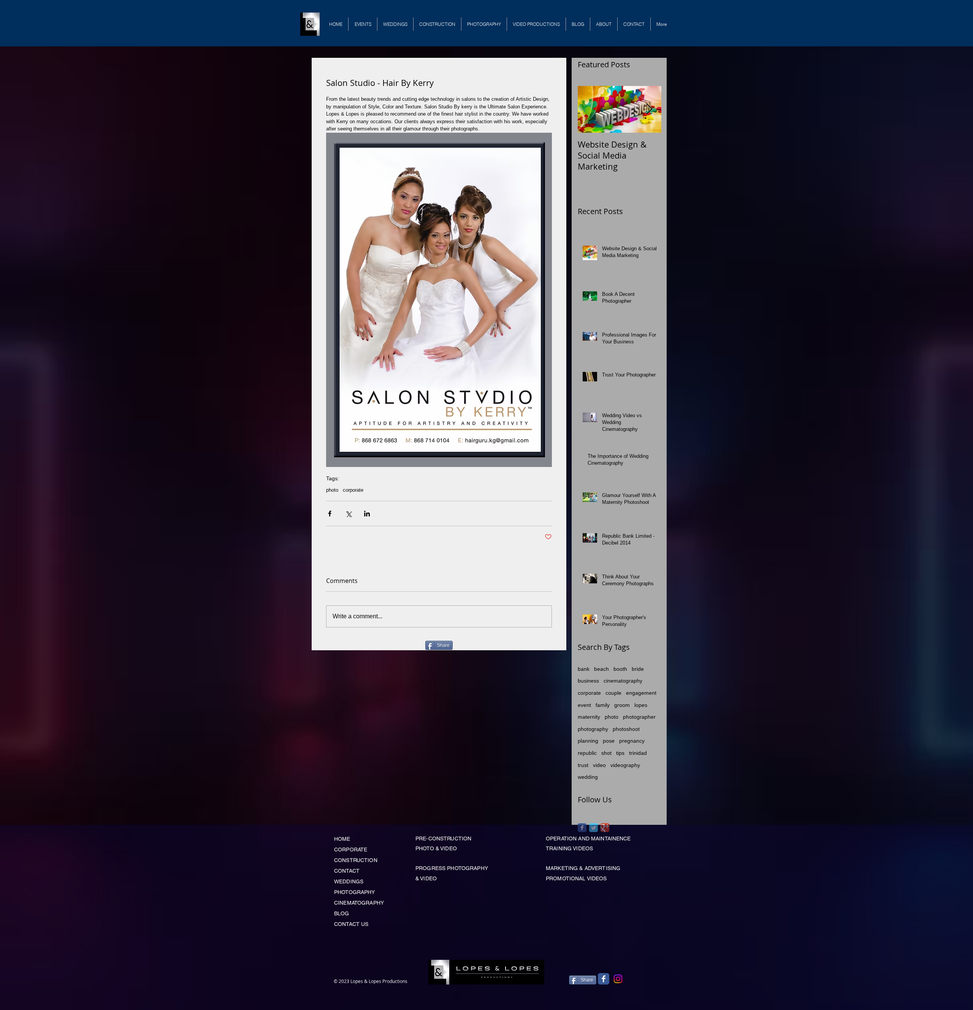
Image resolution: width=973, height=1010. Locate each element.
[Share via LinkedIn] (367, 513)
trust (583, 765)
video (599, 765)
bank (584, 669)
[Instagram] (618, 979)
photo (332, 490)
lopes (640, 705)
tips (620, 753)
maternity (589, 717)
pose (609, 741)
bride (638, 669)
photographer (639, 717)
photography (593, 729)
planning (588, 741)
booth (620, 669)
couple (613, 693)
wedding (588, 777)
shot (606, 753)
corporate (353, 490)
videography (625, 765)
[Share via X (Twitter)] (348, 513)
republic (587, 753)
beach (601, 669)
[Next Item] (649, 109)
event (584, 705)
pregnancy (632, 741)
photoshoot (626, 729)
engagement (641, 693)
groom (622, 705)
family (603, 705)
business (588, 681)
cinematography (623, 681)
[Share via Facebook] (329, 513)
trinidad (638, 753)
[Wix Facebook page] (603, 979)
